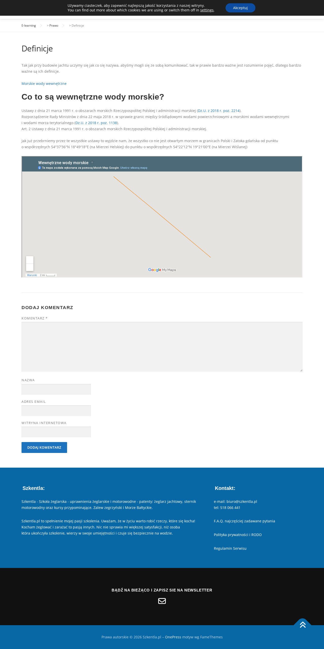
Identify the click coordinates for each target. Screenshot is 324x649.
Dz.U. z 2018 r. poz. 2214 (218, 110)
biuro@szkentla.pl (242, 501)
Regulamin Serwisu (230, 548)
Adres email (34, 401)
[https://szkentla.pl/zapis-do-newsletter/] (162, 601)
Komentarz (35, 318)
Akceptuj (240, 7)
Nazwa (28, 380)
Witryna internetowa (44, 423)
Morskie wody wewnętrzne (44, 83)
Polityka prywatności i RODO (238, 534)
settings (207, 10)
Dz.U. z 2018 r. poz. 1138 (96, 122)
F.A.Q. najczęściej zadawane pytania (244, 521)
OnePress (173, 637)
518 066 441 (230, 507)
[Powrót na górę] (303, 625)
